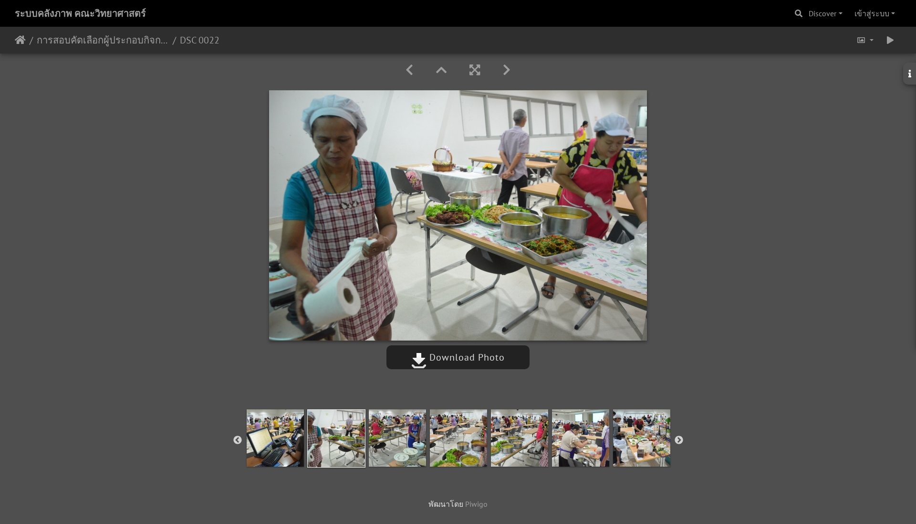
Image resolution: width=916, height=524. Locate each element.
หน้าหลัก (20, 40)
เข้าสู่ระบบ (871, 13)
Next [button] (679, 440)
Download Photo (466, 357)
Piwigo (476, 504)
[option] (275, 438)
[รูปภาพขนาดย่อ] (441, 70)
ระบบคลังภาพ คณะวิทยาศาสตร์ (80, 13)
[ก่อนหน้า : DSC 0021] (409, 70)
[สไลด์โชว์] (890, 40)
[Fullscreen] (474, 70)
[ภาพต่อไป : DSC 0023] (506, 70)
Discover (822, 13)
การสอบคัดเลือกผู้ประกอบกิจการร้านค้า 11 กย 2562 (103, 40)
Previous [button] (237, 440)
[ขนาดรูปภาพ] (865, 40)
